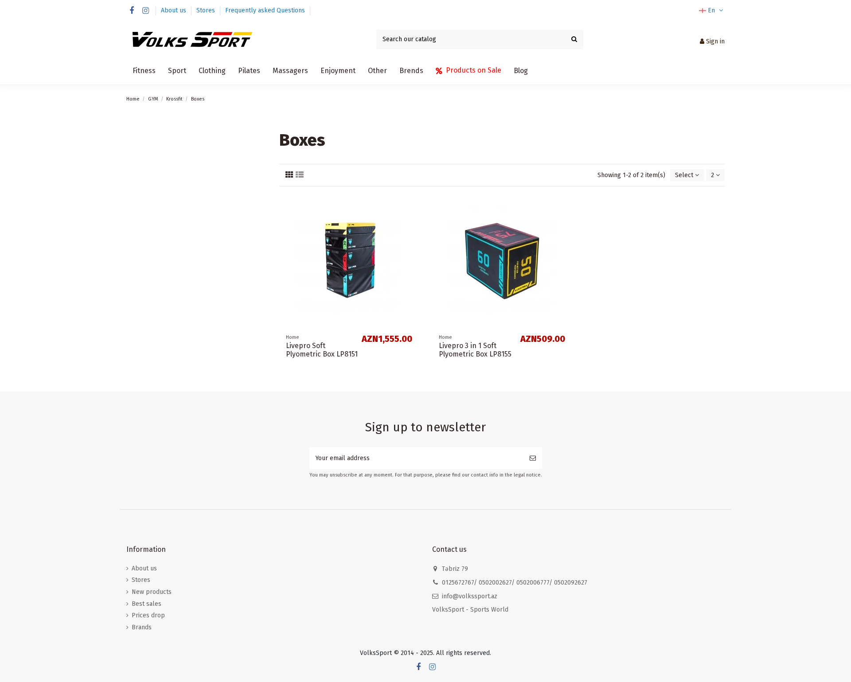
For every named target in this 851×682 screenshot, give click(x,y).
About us (174, 10)
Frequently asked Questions (265, 10)
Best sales (146, 604)
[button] (144, 71)
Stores (206, 10)
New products (152, 592)
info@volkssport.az (469, 596)
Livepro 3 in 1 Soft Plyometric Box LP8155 (475, 349)
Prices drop (148, 615)
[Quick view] (412, 221)
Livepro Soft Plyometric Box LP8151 (322, 349)
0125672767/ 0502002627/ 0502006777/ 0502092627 (514, 582)
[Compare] (412, 206)
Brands (142, 627)
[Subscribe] (532, 458)
